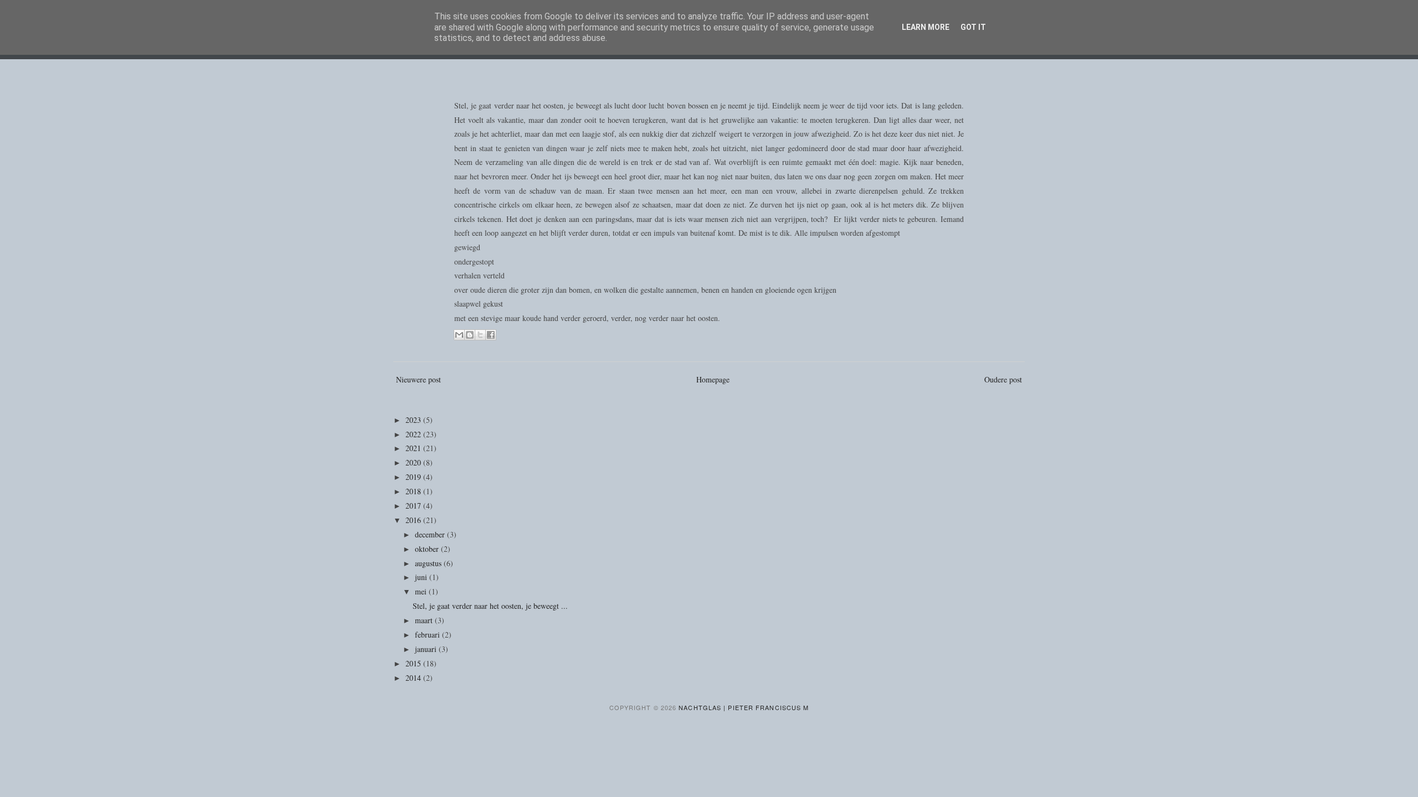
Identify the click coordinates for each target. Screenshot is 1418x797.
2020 (414, 462)
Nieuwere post (418, 379)
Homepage (712, 379)
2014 (414, 677)
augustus (429, 563)
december (431, 534)
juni (422, 577)
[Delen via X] (480, 334)
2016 (414, 520)
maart (425, 620)
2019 (414, 477)
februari (428, 634)
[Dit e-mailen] (459, 334)
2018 (414, 491)
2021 (414, 448)
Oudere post (1003, 379)
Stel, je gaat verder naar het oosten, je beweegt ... (490, 606)
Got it (973, 27)
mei (422, 591)
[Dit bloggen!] (469, 334)
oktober (428, 549)
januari (427, 649)
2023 (414, 420)
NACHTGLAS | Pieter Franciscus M (744, 707)
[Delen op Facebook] (490, 334)
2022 (414, 434)
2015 (414, 663)
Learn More (925, 27)
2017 (414, 505)
